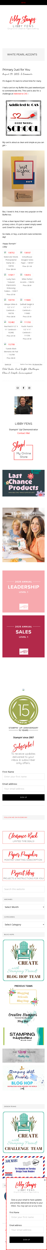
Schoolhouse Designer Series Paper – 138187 (27, 260)
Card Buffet (21, 369)
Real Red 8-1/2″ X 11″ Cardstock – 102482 (11, 329)
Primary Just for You (16, 69)
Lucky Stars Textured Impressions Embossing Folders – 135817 (11, 285)
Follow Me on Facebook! (15, 817)
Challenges (33, 369)
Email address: (9, 783)
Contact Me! (23, 433)
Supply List (8, 364)
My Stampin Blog (37, 364)
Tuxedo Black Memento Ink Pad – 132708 (11, 351)
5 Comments (26, 74)
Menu (23, 2)
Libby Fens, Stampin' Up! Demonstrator (23, 23)
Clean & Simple (9, 372)
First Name (8, 771)
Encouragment (25, 372)
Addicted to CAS (20, 93)
